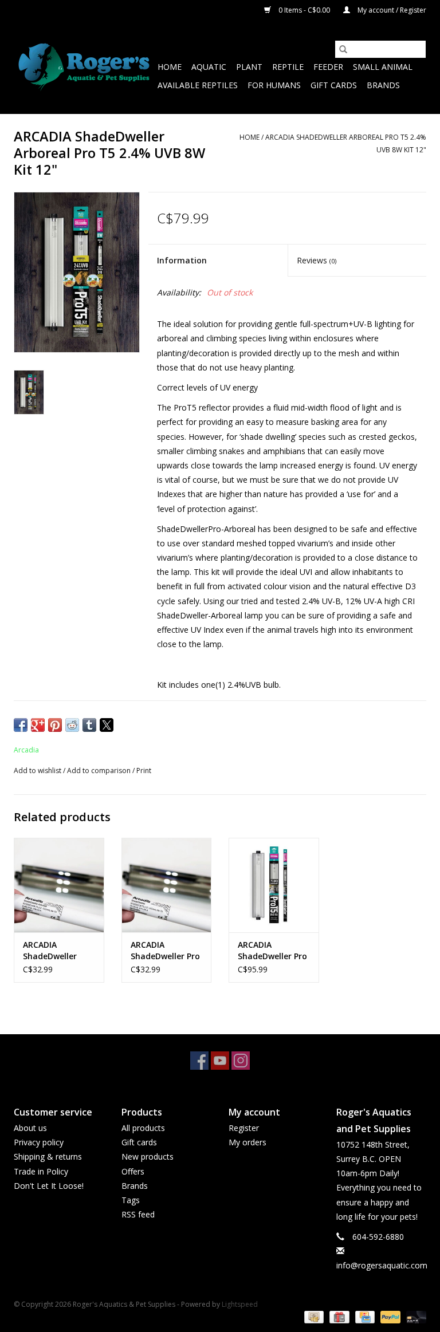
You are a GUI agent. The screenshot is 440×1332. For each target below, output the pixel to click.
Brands (383, 85)
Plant (249, 66)
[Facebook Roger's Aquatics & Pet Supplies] (199, 1060)
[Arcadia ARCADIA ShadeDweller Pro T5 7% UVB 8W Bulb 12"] (166, 885)
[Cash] (312, 1316)
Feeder (328, 66)
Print (143, 770)
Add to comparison (99, 770)
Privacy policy (39, 1142)
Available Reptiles (198, 85)
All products (143, 1127)
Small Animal (382, 66)
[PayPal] (389, 1316)
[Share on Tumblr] (89, 725)
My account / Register (391, 10)
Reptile (288, 66)
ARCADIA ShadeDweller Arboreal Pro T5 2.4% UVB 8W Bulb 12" (59, 950)
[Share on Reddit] (72, 725)
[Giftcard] (338, 1316)
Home (170, 66)
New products (147, 1156)
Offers (132, 1171)
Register (244, 1127)
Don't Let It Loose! (49, 1185)
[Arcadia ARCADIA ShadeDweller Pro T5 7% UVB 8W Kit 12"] (274, 885)
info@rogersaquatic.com (381, 1265)
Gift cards (334, 85)
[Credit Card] (363, 1316)
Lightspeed (240, 1304)
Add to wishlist (38, 770)
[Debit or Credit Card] (414, 1316)
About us (30, 1127)
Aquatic (208, 66)
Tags (130, 1200)
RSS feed (138, 1214)
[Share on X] (106, 725)
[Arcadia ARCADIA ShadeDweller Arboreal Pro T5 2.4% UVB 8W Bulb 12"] (59, 885)
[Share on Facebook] (21, 725)
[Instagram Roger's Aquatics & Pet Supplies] (240, 1060)
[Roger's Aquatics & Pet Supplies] (84, 67)
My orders (247, 1142)
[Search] (343, 49)
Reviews (316, 260)
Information (182, 260)
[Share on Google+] (38, 725)
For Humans (274, 85)
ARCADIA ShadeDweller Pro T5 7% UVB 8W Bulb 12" (165, 950)
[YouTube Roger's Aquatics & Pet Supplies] (220, 1060)
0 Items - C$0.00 (304, 10)
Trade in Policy (41, 1171)
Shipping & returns (48, 1156)
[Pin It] (55, 725)
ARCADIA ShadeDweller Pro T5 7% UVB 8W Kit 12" (273, 950)
